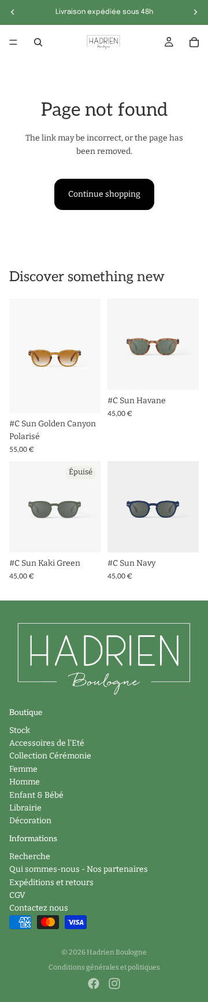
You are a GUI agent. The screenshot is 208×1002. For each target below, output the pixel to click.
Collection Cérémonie (50, 756)
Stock (19, 730)
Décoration (30, 821)
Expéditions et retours (51, 882)
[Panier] (194, 42)
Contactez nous (38, 908)
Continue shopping (104, 194)
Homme (24, 782)
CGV (17, 895)
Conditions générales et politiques (104, 967)
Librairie (25, 808)
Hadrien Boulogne (117, 952)
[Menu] (13, 42)
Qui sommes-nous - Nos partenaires (78, 869)
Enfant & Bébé (36, 795)
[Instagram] (114, 983)
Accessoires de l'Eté (46, 743)
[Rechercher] (38, 42)
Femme (23, 769)
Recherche (29, 856)
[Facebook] (94, 983)
